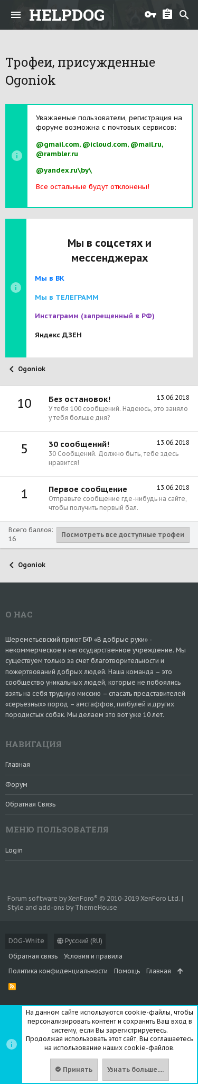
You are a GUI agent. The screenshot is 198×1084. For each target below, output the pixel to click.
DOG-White (26, 941)
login (14, 850)
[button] (15, 14)
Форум (16, 785)
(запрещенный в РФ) (95, 315)
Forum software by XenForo (93, 898)
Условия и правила (93, 956)
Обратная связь (30, 804)
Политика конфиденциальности (58, 971)
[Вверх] (180, 971)
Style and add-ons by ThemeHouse (62, 907)
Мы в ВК (49, 278)
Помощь (127, 971)
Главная (17, 764)
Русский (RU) (82, 941)
